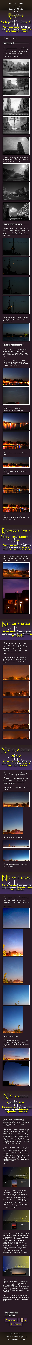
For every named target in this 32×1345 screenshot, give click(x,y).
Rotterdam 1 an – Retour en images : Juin (16, 535)
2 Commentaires (9, 632)
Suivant (17, 1324)
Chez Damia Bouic (16, 1334)
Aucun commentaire (11, 27)
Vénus (16, 12)
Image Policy (16, 15)
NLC (8, 31)
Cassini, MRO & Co (16, 9)
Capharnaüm (26, 29)
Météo (5, 549)
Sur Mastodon (13, 1340)
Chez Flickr (16, 6)
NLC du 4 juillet (16, 877)
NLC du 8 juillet (16, 623)
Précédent (11, 1320)
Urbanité (24, 31)
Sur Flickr (22, 1340)
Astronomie (24, 547)
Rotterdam (15, 31)
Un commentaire (9, 885)
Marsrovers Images (16, 3)
